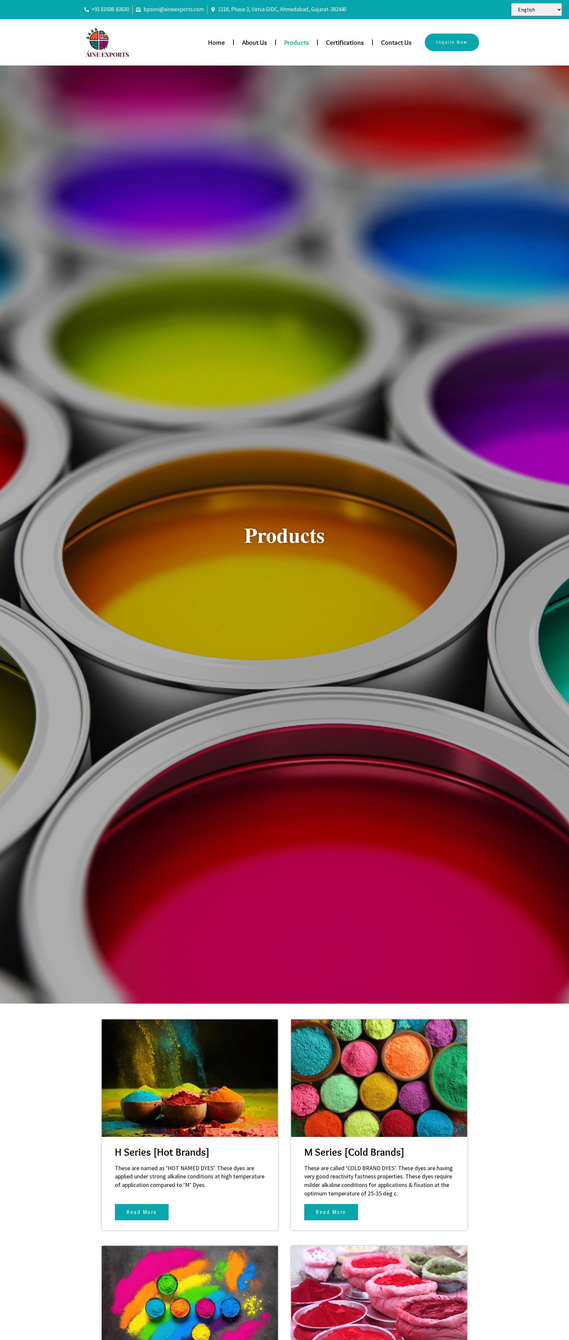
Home (216, 42)
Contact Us (396, 42)
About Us (254, 42)
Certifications (345, 42)
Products (296, 42)
